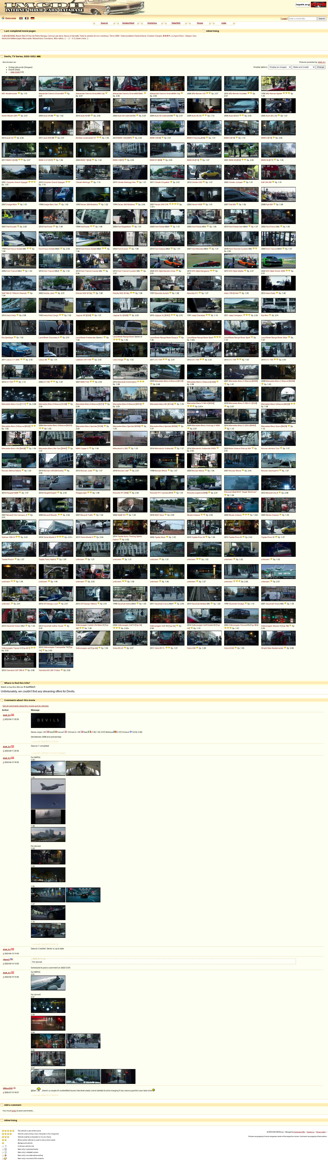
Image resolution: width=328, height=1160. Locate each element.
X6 (267, 160)
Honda (46, 293)
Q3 (12, 138)
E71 (271, 160)
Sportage (9, 337)
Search (104, 23)
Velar (285, 337)
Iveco (226, 293)
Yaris (47, 559)
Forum (200, 23)
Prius (200, 537)
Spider (279, 93)
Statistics (152, 23)
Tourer (60, 626)
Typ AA (94, 648)
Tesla (45, 537)
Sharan (276, 626)
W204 (291, 381)
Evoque (175, 337)
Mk (7, 293)
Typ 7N (285, 626)
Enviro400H (171, 93)
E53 (238, 160)
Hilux (163, 537)
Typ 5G (172, 626)
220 (246, 425)
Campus (21, 515)
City (103, 93)
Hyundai (158, 293)
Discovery (53, 337)
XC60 (231, 648)
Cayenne (199, 493)
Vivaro (277, 604)
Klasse (174, 381)
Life (95, 625)
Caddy (90, 625)
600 (271, 204)
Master (54, 515)
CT (13, 360)
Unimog (209, 425)
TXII (48, 382)
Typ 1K (138, 625)
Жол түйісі (58, 38)
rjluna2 (6, 959)
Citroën (79, 182)
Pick (242, 448)
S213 (101, 404)
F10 (232, 138)
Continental (88, 138)
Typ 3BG (254, 625)
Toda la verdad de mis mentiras (94, 36)
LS (13, 537)
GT (94, 138)
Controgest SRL (299, 1132)
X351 (167, 315)
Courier (95, 271)
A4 (49, 115)
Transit (273, 249)
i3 (119, 160)
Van (134, 182)
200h (17, 360)
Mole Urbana (234, 448)
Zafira (54, 626)
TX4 (160, 360)
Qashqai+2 (273, 470)
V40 (193, 648)
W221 (69, 425)
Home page (10, 18)
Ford (119, 226)
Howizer (23, 293)
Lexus (9, 360)
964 (126, 493)
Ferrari (83, 204)
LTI (7, 382)
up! (88, 648)
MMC (140, 93)
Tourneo (236, 249)
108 (10, 537)
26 (234, 293)
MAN (82, 382)
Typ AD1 (26, 648)
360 (88, 204)
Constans (48, 38)
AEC (3, 93)
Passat (243, 625)
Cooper (83, 448)
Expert (53, 493)
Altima (12, 470)
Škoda (190, 515)
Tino (277, 448)
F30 (158, 138)
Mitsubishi (117, 448)
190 (230, 293)
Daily (273, 293)
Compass (238, 315)
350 (204, 403)
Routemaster (11, 93)
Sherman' (252, 492)
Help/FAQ (176, 23)
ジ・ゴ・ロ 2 (69, 38)
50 (88, 293)
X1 (156, 160)
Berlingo (86, 182)
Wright (264, 648)
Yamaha (10, 670)
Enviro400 (59, 93)
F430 (200, 204)
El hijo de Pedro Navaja (36, 36)
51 (240, 492)
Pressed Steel (230, 492)
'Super (244, 492)
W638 (22, 448)
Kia (262, 315)
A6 (197, 115)
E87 (129, 138)
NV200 (55, 470)
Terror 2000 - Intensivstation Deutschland (128, 36)
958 (205, 493)
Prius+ (11, 559)
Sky (90, 293)
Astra (128, 604)
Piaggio (79, 493)
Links (223, 23)
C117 (23, 404)
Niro (266, 315)
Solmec (5, 537)
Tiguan (16, 648)
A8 (234, 115)
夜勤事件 (166, 36)
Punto (49, 226)
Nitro (15, 204)
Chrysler (10, 182)
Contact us (310, 1132)
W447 (253, 425)
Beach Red (20, 36)
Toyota (120, 536)
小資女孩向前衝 (8, 36)
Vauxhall (122, 604)
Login (284, 18)
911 (122, 493)
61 (11, 293)
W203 (254, 381)
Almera (271, 448)
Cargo (55, 315)
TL (163, 648)
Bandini (166, 271)
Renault (269, 493)
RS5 (49, 138)
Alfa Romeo (197, 93)
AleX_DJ (321, 62)
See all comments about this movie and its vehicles (26, 706)
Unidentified (128, 23)
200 (126, 448)
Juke (90, 470)
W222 (211, 403)
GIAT (4, 293)
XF (84, 315)
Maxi (100, 625)
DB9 (15, 115)
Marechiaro (38, 38)
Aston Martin (7, 115)
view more (15, 72)
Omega (240, 604)
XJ (121, 315)
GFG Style (159, 271)
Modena (94, 204)
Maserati (122, 382)
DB (266, 182)
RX (46, 360)
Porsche (116, 493)
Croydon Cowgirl (154, 36)
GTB (166, 204)
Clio (274, 493)
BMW (120, 138)
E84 (159, 160)
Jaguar (79, 315)
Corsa (166, 604)
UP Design (48, 604)
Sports (139, 536)
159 (203, 93)
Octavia (196, 515)
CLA (18, 404)
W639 (284, 426)
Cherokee (200, 315)
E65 (89, 160)
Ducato (13, 226)
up (246, 448)
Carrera (164, 493)
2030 (283, 271)
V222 (254, 403)
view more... (82, 38)
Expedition (126, 226)
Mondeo (199, 249)
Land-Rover (44, 337)
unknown (80, 559)
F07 (50, 160)
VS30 (100, 426)
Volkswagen (81, 625)
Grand (17, 182)
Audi (45, 115)
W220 (287, 404)
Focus (273, 226)
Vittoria (94, 604)
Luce (55, 604)
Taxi (59, 448)
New (269, 648)
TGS (87, 382)
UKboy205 (7, 1088)
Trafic (90, 515)
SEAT (157, 515)
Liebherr (79, 360)
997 (170, 493)
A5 (160, 115)
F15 (197, 160)
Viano (278, 426)
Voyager (24, 182)
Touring (197, 138)
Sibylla (240, 271)
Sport (211, 337)
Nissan (264, 448)
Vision (277, 271)
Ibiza (162, 515)
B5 (119, 648)
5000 (218, 425)
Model (51, 537)
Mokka (203, 604)
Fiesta (162, 226)
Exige (120, 360)
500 (234, 204)
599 (162, 204)
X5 (193, 160)
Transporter (60, 647)
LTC (156, 360)
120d (125, 138)
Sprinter (93, 426)
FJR (16, 670)
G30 (15, 160)
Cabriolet (129, 115)
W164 (170, 404)
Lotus (115, 360)
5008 (16, 493)
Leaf (127, 470)
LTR (85, 360)
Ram (52, 204)
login (14, 1110)
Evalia (61, 470)
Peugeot (9, 493)
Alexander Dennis (47, 93)
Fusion (125, 249)
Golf (131, 625)
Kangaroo (205, 271)
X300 (126, 315)
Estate (19, 249)
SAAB (120, 515)
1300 (20, 670)
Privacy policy (321, 1132)
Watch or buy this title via (12, 687)
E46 (203, 138)
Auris (126, 536)
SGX (84, 293)
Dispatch (165, 182)
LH (122, 648)
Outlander (169, 448)
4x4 (236, 293)
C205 (213, 382)
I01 (122, 160)
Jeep (194, 315)
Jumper (239, 182)
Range (126, 336)
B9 (161, 648)
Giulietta (243, 93)
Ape (84, 493)
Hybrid (18, 470)
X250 (88, 315)
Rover (131, 336)
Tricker (57, 670)
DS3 (200, 182)
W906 (137, 426)
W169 (180, 381)
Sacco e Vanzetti (71, 36)
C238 (64, 404)
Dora (173, 271)
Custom (244, 249)
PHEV (213, 448)
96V (249, 448)
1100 (89, 360)
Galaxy (162, 249)
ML (165, 404)
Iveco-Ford (47, 315)
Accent (166, 293)
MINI (78, 448)
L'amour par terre (55, 36)
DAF (263, 182)
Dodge (9, 204)
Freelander (91, 337)
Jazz (52, 293)
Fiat (230, 204)
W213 (138, 404)
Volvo (115, 648)
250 (269, 182)
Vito (17, 448)
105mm (15, 293)
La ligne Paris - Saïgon (181, 36)
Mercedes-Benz (161, 381)
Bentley (79, 138)
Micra (164, 470)
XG (48, 670)
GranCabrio (131, 382)
